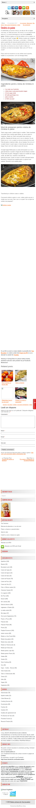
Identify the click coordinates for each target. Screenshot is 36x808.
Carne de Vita (5, 584)
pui (14, 777)
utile (15, 781)
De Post (3, 596)
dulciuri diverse (5, 771)
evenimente (14, 771)
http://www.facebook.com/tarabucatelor (12, 759)
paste (10, 774)
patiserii (20, 774)
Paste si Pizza (5, 619)
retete (18, 25)
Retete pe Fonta (5, 647)
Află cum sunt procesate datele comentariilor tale (17, 453)
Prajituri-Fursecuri (6, 630)
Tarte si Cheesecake (6, 673)
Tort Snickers (4, 523)
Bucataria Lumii (5, 567)
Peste (2, 627)
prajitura (31, 774)
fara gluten (21, 771)
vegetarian (23, 781)
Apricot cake (4, 532)
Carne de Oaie (5, 575)
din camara (22, 769)
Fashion (3, 707)
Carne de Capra (5, 570)
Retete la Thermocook (7, 645)
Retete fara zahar (6, 642)
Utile (2, 679)
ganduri (32, 771)
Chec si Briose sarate (7, 587)
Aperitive (3, 561)
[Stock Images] (6, 516)
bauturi (17, 766)
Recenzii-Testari (5, 721)
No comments (26, 25)
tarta (6, 781)
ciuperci (26, 768)
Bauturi (3, 564)
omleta (15, 404)
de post (9, 770)
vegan (17, 781)
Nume (3, 430)
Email (3, 437)
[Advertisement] (18, 475)
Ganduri (3, 710)
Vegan (2, 682)
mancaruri (14, 773)
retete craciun (5, 633)
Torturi (2, 676)
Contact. (3, 755)
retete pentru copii (7, 779)
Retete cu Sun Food (6, 636)
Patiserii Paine (5, 624)
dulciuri (28, 770)
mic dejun (9, 404)
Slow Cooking (5, 662)
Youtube (16, 355)
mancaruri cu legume (23, 773)
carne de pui (10, 768)
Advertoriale (4, 692)
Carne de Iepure (5, 573)
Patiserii (3, 622)
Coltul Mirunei (5, 698)
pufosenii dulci (9, 777)
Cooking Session (5, 701)
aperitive (11, 766)
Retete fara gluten (6, 639)
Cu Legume (23, 23)
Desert (3, 598)
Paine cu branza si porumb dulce (10, 529)
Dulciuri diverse (5, 604)
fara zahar (27, 771)
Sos (2, 665)
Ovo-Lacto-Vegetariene (11, 25)
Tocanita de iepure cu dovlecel (8, 460)
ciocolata (21, 768)
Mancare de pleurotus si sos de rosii (11, 526)
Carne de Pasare (5, 578)
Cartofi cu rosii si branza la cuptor (10, 535)
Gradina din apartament (7, 713)
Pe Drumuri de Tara (6, 715)
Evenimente (4, 704)
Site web (3, 443)
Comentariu (4, 414)
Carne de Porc (5, 581)
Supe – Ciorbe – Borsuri (7, 668)
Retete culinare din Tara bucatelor (20, 802)
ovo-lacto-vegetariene (23, 404)
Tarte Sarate (4, 670)
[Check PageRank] (6, 789)
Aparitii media (5, 695)
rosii (15, 779)
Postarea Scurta (5, 718)
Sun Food (25, 779)
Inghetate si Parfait (6, 607)
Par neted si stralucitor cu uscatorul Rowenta (27, 460)
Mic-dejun (3, 613)
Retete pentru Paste (6, 653)
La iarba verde (5, 610)
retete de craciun (28, 777)
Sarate (3, 659)
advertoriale (4, 766)
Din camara (4, 601)
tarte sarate (10, 781)
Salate (3, 656)
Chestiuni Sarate (5, 590)
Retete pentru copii (6, 650)
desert (16, 770)
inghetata (3, 773)
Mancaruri (29, 23)
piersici (26, 774)
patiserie (15, 774)
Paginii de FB (23, 353)
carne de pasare (25, 766)
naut (6, 774)
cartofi (16, 768)
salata (18, 779)
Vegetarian (4, 685)
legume (5, 404)
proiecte (3, 777)
